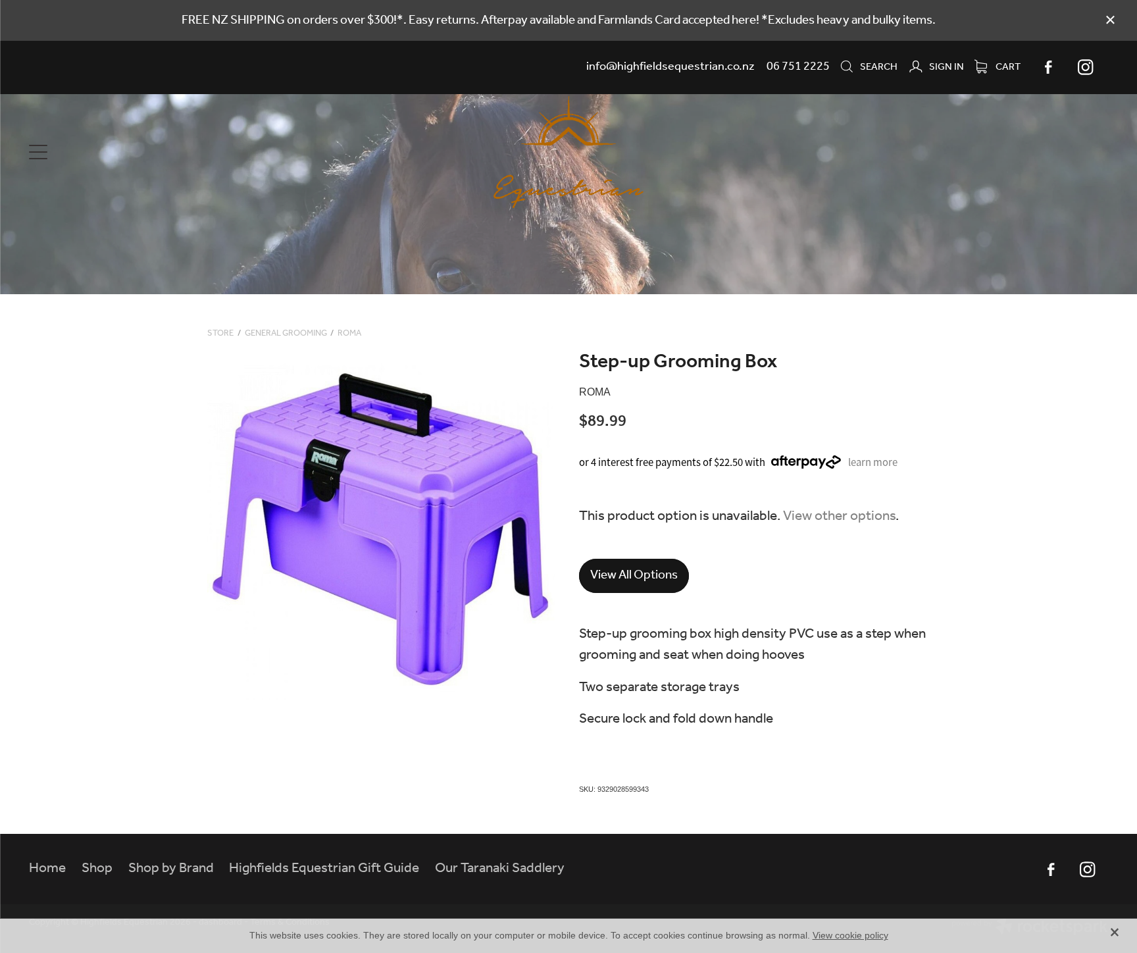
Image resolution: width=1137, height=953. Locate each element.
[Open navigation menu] (164, 152)
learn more (872, 462)
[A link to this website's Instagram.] (1085, 67)
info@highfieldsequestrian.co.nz (670, 66)
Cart (1007, 67)
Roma (349, 333)
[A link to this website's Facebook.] (1048, 67)
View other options (839, 516)
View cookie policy (850, 935)
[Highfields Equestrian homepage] (568, 152)
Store (220, 333)
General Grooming (286, 333)
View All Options (634, 575)
